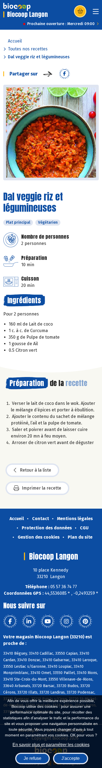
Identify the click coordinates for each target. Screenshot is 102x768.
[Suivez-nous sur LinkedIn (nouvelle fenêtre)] (29, 621)
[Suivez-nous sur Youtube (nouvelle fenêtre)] (47, 621)
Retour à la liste (35, 470)
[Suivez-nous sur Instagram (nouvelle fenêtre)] (66, 621)
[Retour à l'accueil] (16, 7)
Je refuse (32, 758)
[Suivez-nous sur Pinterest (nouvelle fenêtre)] (85, 621)
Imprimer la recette (41, 488)
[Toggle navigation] (96, 13)
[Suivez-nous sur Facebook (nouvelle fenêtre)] (10, 621)
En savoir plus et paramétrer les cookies (51, 744)
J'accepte (70, 758)
